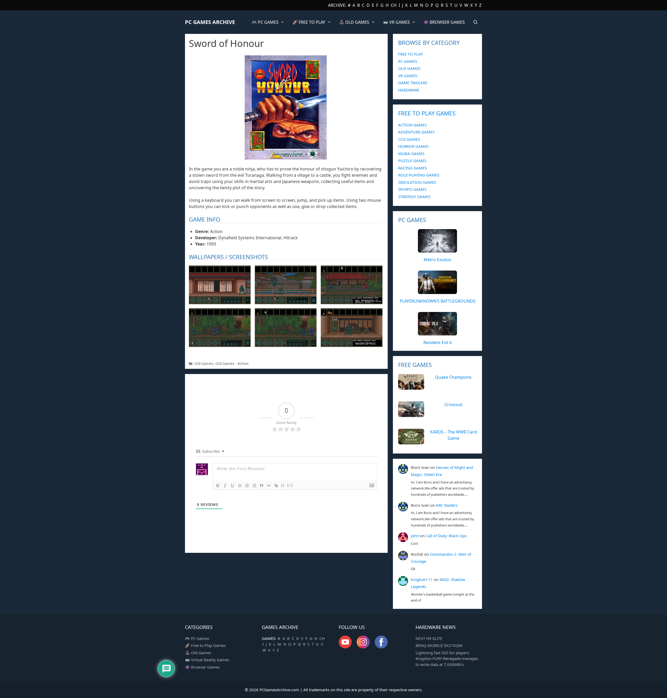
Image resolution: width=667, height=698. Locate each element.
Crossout (453, 404)
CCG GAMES (409, 139)
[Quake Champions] (411, 386)
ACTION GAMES (412, 124)
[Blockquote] (261, 485)
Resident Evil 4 (437, 342)
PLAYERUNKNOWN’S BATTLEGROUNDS (437, 301)
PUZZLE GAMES (412, 160)
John (415, 535)
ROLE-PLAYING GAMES (418, 174)
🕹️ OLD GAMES (354, 22)
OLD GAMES (409, 68)
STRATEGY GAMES (414, 196)
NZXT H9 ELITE (429, 638)
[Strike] (239, 485)
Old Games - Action (231, 363)
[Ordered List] (247, 485)
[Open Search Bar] (475, 22)
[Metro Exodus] (437, 249)
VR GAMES (407, 75)
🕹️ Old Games (198, 652)
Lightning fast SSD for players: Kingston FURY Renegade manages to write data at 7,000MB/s (447, 658)
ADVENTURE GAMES (416, 131)
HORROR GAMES (413, 146)
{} (283, 485)
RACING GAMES (412, 167)
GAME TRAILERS (412, 82)
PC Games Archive (210, 22)
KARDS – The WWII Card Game (453, 435)
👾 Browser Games (202, 667)
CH (394, 5)
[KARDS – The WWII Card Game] (411, 441)
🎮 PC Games (197, 638)
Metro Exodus (437, 259)
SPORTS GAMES (412, 189)
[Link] (276, 485)
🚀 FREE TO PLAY (308, 22)
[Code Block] (269, 485)
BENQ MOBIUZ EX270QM (439, 645)
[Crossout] (411, 414)
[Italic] (225, 485)
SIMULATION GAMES (417, 182)
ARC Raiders (447, 505)
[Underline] (232, 485)
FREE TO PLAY (410, 54)
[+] (290, 485)
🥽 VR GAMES (396, 22)
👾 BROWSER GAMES (444, 22)
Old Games (203, 363)
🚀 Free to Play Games (205, 645)
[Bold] (217, 485)
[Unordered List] (254, 485)
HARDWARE (408, 90)
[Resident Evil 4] (437, 332)
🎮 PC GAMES (265, 22)
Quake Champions (453, 377)
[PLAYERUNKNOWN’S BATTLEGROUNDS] (437, 291)
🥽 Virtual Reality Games (207, 659)
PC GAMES (407, 61)
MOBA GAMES (411, 153)
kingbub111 (422, 579)
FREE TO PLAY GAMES (426, 113)
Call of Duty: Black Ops (446, 535)
